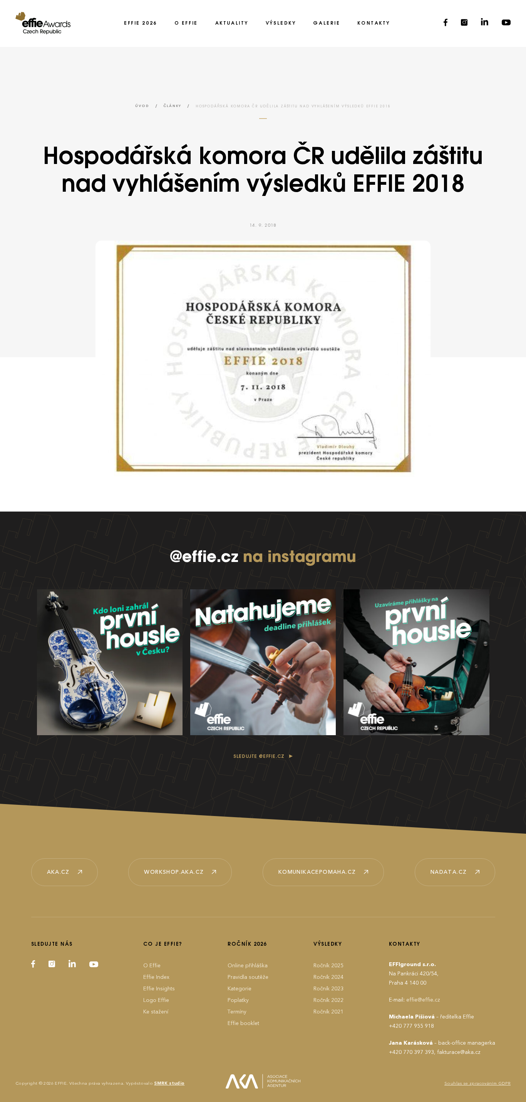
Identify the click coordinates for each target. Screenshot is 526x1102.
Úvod (142, 106)
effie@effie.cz (423, 999)
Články (172, 106)
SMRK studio (169, 1083)
